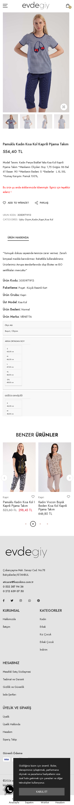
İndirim (43, 650)
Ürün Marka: (11, 316)
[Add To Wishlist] (33, 496)
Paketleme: (10, 287)
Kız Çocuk (45, 634)
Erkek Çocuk (47, 642)
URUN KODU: (10, 215)
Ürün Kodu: (10, 280)
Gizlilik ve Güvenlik (13, 687)
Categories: (10, 219)
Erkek (43, 627)
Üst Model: (10, 302)
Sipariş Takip (10, 739)
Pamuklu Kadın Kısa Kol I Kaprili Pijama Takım (19, 504)
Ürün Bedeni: (12, 309)
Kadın (43, 619)
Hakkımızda (9, 619)
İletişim (6, 627)
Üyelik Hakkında (11, 724)
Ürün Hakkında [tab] (18, 237)
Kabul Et (41, 792)
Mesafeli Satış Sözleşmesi (17, 672)
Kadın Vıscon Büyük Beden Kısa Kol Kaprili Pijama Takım (52, 506)
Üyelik (6, 717)
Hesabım (7, 732)
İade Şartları (9, 694)
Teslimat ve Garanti (13, 679)
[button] (4, 478)
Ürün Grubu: (11, 295)
